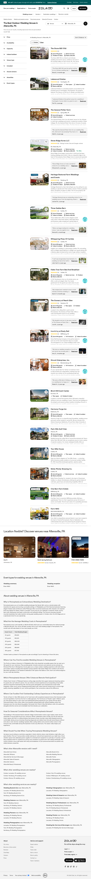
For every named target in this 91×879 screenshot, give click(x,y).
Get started (69, 860)
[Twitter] (71, 867)
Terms (44, 2)
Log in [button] (74, 8)
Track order (33, 849)
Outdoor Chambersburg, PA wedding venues (58, 778)
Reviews (6, 849)
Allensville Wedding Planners (54, 754)
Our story (6, 844)
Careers (6, 855)
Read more (74, 70)
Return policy (34, 855)
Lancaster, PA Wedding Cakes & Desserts (57, 798)
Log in (66, 849)
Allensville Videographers (53, 759)
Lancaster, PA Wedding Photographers (14, 825)
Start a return (34, 852)
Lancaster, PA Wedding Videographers (56, 790)
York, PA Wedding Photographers (13, 827)
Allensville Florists (51, 757)
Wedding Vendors (8, 19)
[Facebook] (65, 867)
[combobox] (74, 24)
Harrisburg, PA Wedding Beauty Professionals (58, 805)
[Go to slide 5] (42, 57)
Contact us (33, 858)
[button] (62, 24)
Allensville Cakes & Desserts (11, 759)
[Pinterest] (68, 867)
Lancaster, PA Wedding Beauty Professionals (58, 810)
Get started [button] (83, 8)
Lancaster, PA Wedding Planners (13, 818)
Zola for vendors (83, 2)
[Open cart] (68, 8)
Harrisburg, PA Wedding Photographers (14, 830)
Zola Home (75, 2)
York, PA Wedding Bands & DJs (12, 793)
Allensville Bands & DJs (52, 752)
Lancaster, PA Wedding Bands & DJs (14, 790)
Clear (42, 42)
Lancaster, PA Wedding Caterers (13, 808)
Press (5, 858)
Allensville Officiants (9, 754)
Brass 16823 (7, 586)
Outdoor (56, 19)
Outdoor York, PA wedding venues (55, 773)
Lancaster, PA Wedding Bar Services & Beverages (60, 827)
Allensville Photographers (53, 762)
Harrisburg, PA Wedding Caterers (13, 805)
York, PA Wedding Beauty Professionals (57, 808)
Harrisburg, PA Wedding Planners (13, 815)
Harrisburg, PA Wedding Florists (55, 818)
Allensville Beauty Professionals (12, 764)
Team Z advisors (34, 860)
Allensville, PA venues (47, 19)
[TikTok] (76, 867)
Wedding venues (27, 14)
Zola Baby (69, 2)
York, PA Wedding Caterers (11, 803)
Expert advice (21, 8)
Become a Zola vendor (10, 847)
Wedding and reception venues (21, 19)
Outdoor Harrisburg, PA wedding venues (15, 775)
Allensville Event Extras (10, 752)
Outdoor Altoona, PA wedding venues (14, 778)
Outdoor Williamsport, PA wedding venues (58, 775)
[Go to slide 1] (36, 57)
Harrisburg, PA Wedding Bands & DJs (14, 795)
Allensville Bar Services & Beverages (14, 757)
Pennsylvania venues (35, 19)
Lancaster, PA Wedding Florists (54, 820)
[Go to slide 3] (39, 57)
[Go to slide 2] (38, 57)
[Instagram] (74, 867)
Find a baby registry (69, 854)
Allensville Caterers (9, 762)
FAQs (31, 847)
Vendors (37, 14)
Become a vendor (63, 14)
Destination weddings (49, 14)
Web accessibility (36, 875)
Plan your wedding (9, 8)
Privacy (5, 875)
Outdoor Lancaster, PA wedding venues (15, 773)
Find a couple (32, 8)
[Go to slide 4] (41, 57)
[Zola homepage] (46, 8)
